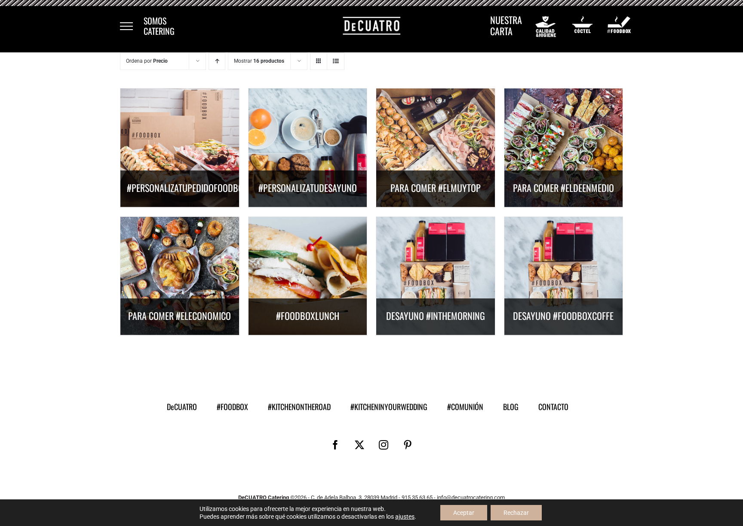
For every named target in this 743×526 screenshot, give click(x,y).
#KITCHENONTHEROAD (299, 406)
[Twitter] (359, 445)
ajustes (404, 516)
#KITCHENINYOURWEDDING (388, 406)
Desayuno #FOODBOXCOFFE (563, 315)
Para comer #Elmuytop (435, 188)
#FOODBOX (232, 406)
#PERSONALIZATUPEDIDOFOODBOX (187, 188)
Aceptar (463, 512)
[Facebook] (335, 445)
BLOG (511, 406)
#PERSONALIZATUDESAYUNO (307, 188)
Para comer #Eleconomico (179, 315)
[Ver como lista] (335, 61)
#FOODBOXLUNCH (307, 315)
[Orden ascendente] (217, 61)
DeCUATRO (182, 406)
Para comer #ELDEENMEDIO (563, 188)
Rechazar (516, 512)
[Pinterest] (407, 445)
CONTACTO (553, 406)
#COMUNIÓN (465, 406)
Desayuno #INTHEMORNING (435, 315)
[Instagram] (383, 445)
